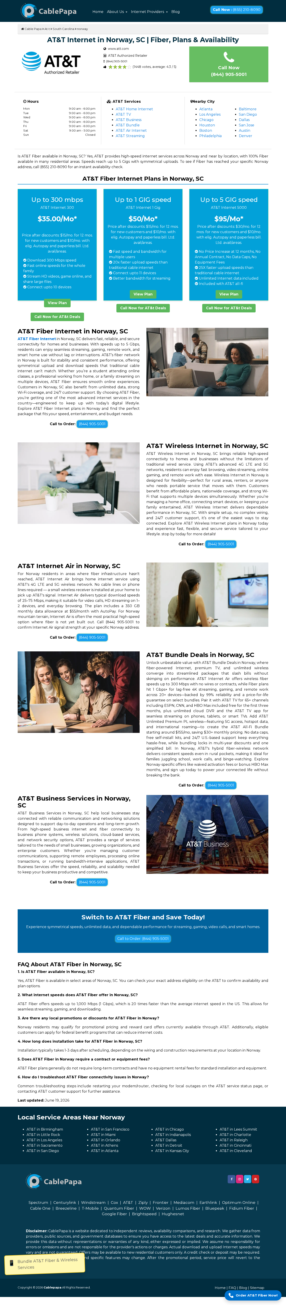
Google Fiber (114, 1214)
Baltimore (248, 109)
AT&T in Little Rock (43, 1135)
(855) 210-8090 (236, 10)
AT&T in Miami (103, 1135)
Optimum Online (238, 1202)
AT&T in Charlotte (235, 1135)
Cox (114, 1202)
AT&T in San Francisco (110, 1129)
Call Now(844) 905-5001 (229, 71)
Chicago (206, 120)
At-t (47, 29)
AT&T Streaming (130, 136)
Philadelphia (210, 136)
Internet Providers (148, 12)
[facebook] (231, 1179)
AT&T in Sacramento (45, 1145)
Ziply (143, 1202)
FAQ (232, 1288)
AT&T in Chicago (169, 1129)
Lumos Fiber (188, 1208)
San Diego (248, 114)
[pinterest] (255, 1179)
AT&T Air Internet (131, 130)
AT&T (128, 1202)
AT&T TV (123, 114)
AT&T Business (128, 120)
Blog (175, 12)
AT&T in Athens (104, 1145)
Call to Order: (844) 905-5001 (143, 939)
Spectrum (38, 1202)
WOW (145, 1208)
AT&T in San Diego (43, 1151)
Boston (205, 130)
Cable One (40, 1208)
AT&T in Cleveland (236, 1151)
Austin (244, 130)
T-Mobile (90, 1208)
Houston (207, 125)
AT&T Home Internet (134, 109)
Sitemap (257, 1288)
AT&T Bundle (128, 125)
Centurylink (64, 1202)
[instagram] (239, 1179)
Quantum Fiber (119, 1208)
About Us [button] (116, 12)
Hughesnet (173, 1214)
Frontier (160, 1202)
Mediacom (184, 1202)
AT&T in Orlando (105, 1140)
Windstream (93, 1202)
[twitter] (247, 1179)
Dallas (244, 120)
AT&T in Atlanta (104, 1151)
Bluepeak (214, 1208)
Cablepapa (52, 1287)
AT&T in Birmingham (45, 1129)
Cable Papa (33, 29)
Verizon (163, 1208)
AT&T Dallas (165, 1140)
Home (98, 12)
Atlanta (205, 109)
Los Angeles (210, 114)
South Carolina (63, 29)
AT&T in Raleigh (234, 1140)
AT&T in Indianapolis (173, 1135)
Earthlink (208, 1202)
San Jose (246, 125)
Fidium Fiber (241, 1208)
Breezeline (66, 1208)
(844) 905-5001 (92, 424)
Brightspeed (144, 1214)
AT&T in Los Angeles (44, 1140)
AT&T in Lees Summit (238, 1129)
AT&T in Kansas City (172, 1151)
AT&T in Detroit (168, 1145)
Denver (245, 136)
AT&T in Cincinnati (235, 1145)
